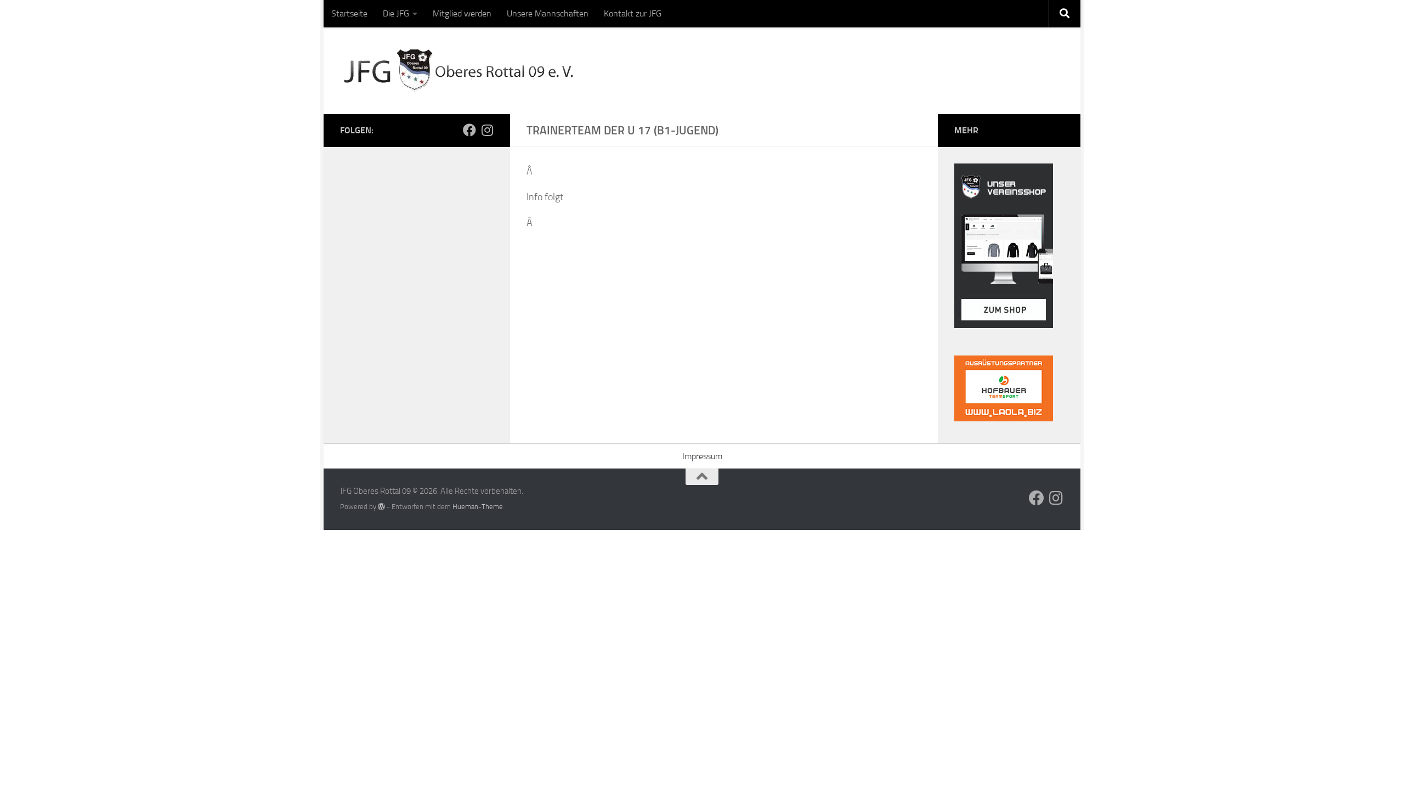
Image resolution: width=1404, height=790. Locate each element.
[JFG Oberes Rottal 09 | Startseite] (460, 70)
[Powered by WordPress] (381, 506)
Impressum (702, 456)
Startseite (349, 13)
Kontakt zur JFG (632, 13)
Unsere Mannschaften (547, 13)
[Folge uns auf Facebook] (469, 130)
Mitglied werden (462, 13)
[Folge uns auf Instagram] (487, 130)
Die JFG (396, 13)
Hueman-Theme (477, 507)
